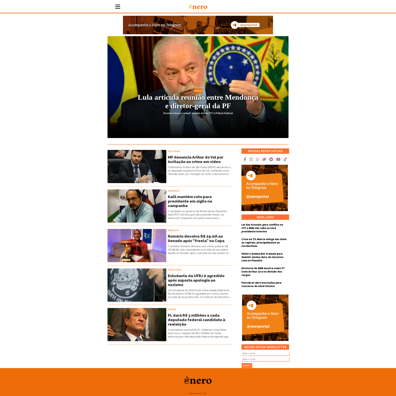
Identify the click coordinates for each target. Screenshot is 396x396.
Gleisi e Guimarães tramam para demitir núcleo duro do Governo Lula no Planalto (262, 257)
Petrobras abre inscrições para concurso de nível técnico (261, 284)
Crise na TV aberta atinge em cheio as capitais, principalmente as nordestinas (264, 242)
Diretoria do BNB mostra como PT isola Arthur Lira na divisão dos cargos (263, 271)
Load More (169, 352)
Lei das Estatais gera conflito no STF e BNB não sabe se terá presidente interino (262, 228)
